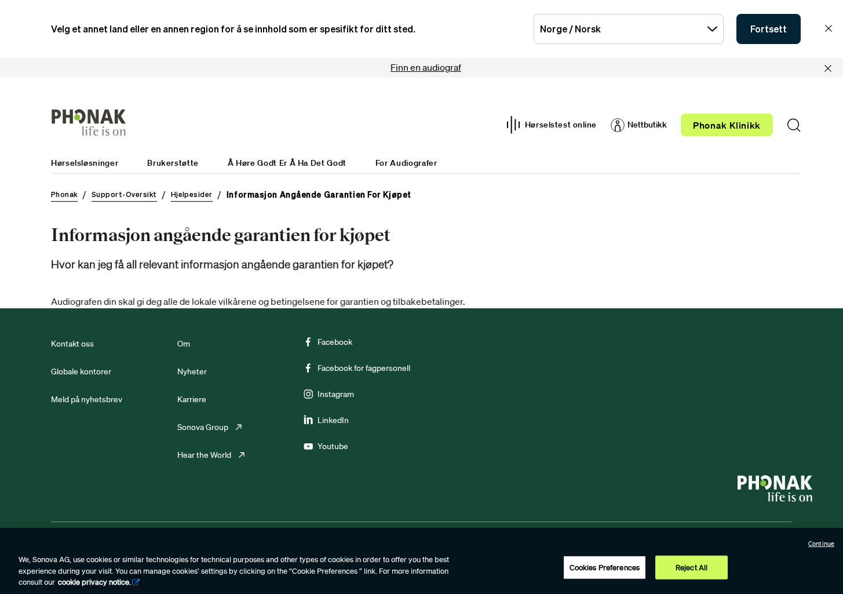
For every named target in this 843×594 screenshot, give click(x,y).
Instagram (336, 394)
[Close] (828, 68)
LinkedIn (333, 420)
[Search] (794, 125)
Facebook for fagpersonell (364, 368)
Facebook (335, 342)
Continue (821, 543)
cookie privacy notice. (94, 582)
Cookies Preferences (605, 567)
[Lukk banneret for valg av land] (828, 28)
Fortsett (768, 29)
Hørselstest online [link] (561, 124)
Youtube (333, 446)
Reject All (691, 567)
